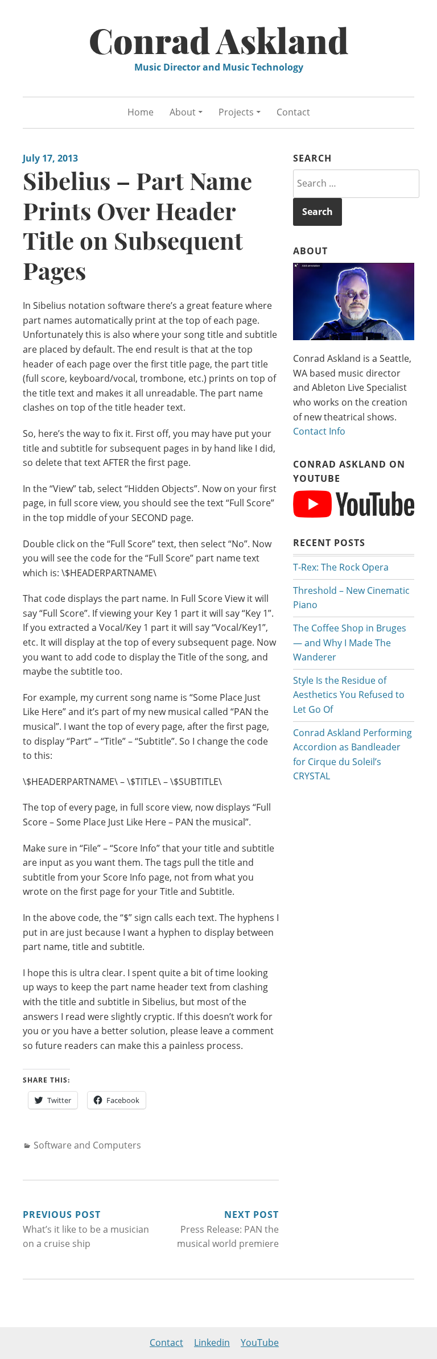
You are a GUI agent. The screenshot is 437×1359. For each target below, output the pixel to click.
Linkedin (212, 1342)
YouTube (260, 1342)
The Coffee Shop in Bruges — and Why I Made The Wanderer (349, 642)
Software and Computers (87, 1145)
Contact (293, 112)
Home (140, 112)
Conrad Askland (219, 40)
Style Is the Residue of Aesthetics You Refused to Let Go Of (349, 695)
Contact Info (319, 431)
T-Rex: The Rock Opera (341, 567)
